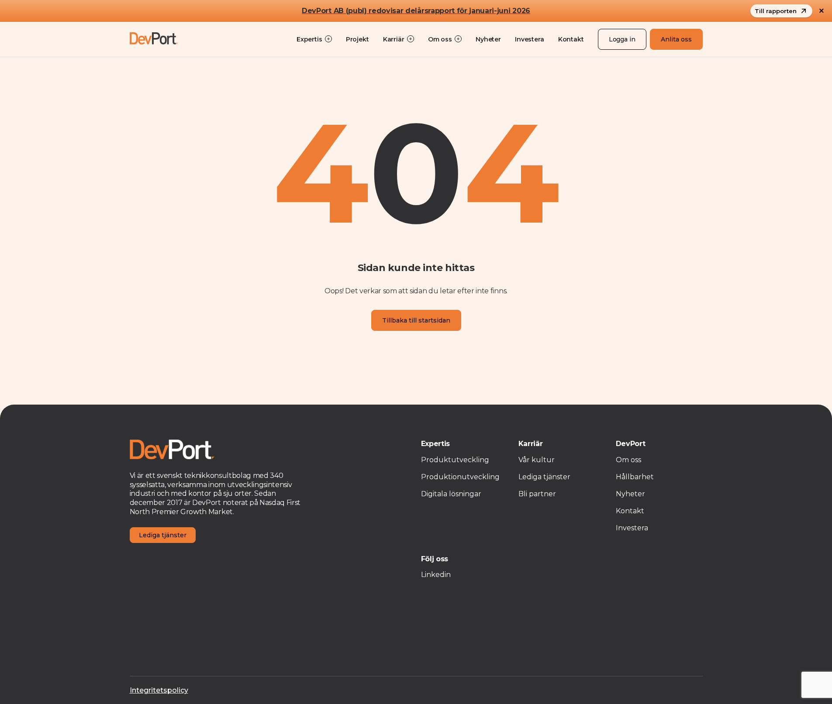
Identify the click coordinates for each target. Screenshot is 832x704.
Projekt (357, 39)
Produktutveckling (455, 460)
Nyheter (488, 39)
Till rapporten (776, 10)
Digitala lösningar (451, 494)
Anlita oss (676, 39)
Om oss (628, 460)
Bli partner (537, 494)
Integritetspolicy (159, 690)
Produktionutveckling (460, 477)
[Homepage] (154, 39)
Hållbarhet (635, 477)
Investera (529, 39)
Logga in (622, 39)
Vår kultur (536, 460)
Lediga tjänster (162, 535)
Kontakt (571, 39)
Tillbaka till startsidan (416, 320)
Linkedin (436, 574)
